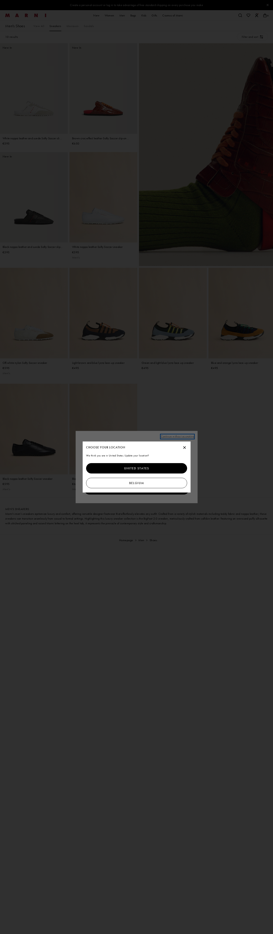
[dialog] (137, 467)
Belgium (136, 483)
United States (136, 468)
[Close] (184, 448)
